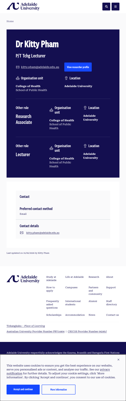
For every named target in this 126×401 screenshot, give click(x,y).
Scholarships (53, 315)
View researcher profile (79, 67)
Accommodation (75, 315)
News (92, 315)
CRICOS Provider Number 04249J (87, 331)
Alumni (93, 301)
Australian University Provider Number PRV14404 (35, 331)
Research (94, 277)
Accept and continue (23, 389)
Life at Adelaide (74, 277)
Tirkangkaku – (26, 326)
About (109, 277)
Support (111, 287)
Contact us (112, 315)
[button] (118, 360)
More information (58, 389)
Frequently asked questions (52, 304)
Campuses (71, 287)
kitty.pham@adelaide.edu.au (40, 67)
